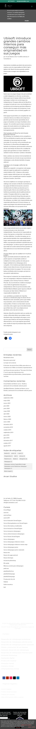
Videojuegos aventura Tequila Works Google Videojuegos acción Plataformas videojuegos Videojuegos (15, 466)
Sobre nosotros (8, 584)
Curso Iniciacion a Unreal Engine (13, 528)
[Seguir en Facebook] (4, 677)
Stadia (15, 458)
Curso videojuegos (9, 539)
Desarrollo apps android (11, 555)
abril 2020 (6, 414)
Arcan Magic (7, 510)
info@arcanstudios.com (11, 502)
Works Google (8, 471)
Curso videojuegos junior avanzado (14, 550)
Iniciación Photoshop (9, 655)
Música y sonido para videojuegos (13, 566)
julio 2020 (6, 406)
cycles (13, 453)
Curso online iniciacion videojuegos (14, 534)
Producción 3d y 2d (9, 579)
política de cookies (26, 725)
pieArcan (6, 568)
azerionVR (7, 518)
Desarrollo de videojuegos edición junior (16, 642)
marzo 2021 (7, 403)
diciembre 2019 (8, 424)
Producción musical (8, 661)
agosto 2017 (7, 445)
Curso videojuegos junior (11, 547)
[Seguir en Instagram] (11, 677)
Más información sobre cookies (12, 697)
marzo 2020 (7, 416)
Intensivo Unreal (7, 666)
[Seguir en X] (14, 677)
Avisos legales (6, 689)
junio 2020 (7, 408)
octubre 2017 (7, 443)
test (5, 587)
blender (7, 453)
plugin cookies (31, 727)
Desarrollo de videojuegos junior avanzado (17, 645)
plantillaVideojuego (9, 574)
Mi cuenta (6, 563)
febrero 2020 (7, 419)
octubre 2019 (7, 430)
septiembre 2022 (8, 398)
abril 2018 (6, 438)
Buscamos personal (9, 360)
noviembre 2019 (8, 427)
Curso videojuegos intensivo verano (14, 542)
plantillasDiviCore (9, 571)
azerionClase (7, 515)
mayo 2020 (7, 411)
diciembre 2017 (8, 440)
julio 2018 (6, 435)
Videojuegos (8, 461)
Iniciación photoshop (10, 560)
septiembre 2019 (8, 432)
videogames (23, 458)
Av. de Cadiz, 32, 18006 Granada (13, 498)
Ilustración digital (7, 658)
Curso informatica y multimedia (13, 526)
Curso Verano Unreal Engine (12, 536)
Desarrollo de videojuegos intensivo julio (16, 653)
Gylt (16, 456)
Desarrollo (7, 552)
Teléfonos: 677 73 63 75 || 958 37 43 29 (14, 500)
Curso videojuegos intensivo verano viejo (15, 544)
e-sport (20, 453)
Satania (6, 582)
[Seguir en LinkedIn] (18, 677)
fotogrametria (8, 456)
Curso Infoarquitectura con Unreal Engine (15, 523)
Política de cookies (8, 694)
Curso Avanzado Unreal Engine (12, 520)
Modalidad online (9, 357)
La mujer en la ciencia (10, 363)
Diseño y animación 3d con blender (14, 647)
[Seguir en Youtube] (7, 677)
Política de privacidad (9, 692)
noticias (25, 56)
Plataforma (7, 458)
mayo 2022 (7, 400)
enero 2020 (7, 422)
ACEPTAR (18, 727)
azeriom (6, 512)
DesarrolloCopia (8, 558)
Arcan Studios (10, 56)
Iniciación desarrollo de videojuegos (15, 650)
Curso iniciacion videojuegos (12, 531)
